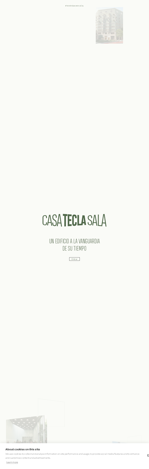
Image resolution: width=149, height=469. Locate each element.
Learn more (12, 462)
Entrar (74, 259)
